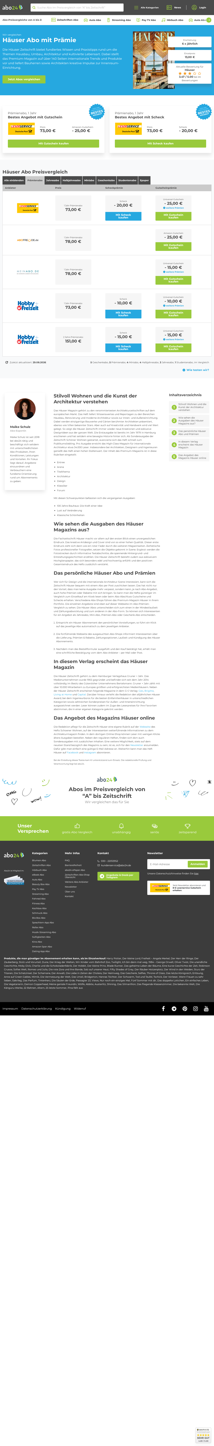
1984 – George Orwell (160, 962)
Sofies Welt (20, 969)
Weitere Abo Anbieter (76, 882)
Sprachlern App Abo (43, 922)
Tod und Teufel (143, 976)
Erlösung (197, 973)
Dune (45, 962)
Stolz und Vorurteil (30, 962)
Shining (111, 984)
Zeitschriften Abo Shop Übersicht (77, 876)
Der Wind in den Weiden (178, 969)
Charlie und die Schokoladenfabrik (52, 965)
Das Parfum (30, 980)
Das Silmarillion (126, 984)
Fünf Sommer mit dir (143, 980)
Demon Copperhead (36, 984)
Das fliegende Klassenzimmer (154, 984)
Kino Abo (37, 942)
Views (95, 980)
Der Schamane (41, 973)
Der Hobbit (79, 965)
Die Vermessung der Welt (55, 976)
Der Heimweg (111, 973)
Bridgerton (90, 976)
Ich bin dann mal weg (134, 962)
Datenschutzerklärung (36, 1008)
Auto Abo (95, 20)
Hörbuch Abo (175, 20)
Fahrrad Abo (38, 898)
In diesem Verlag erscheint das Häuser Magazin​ (190, 444)
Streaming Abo (121, 20)
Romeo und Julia (37, 969)
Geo (141, 690)
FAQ (67, 860)
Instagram (90, 752)
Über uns (70, 891)
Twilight (116, 962)
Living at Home (63, 694)
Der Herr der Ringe (182, 958)
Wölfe (81, 984)
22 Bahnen (30, 987)
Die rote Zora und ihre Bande (66, 969)
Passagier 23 (83, 980)
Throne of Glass (156, 973)
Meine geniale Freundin (63, 984)
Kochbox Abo (39, 908)
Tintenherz (44, 980)
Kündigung (63, 1008)
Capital (82, 694)
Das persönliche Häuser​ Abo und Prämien (192, 433)
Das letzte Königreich (178, 973)
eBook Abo (38, 875)
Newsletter (136, 745)
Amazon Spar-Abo (42, 946)
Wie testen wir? (198, 370)
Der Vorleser (170, 976)
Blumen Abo (39, 860)
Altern (40, 987)
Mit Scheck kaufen (160, 143)
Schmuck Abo (39, 913)
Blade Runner (115, 965)
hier (196, 873)
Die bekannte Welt (184, 984)
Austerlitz (100, 984)
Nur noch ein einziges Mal (115, 980)
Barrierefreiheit (73, 865)
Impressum (10, 1008)
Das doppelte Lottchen (170, 980)
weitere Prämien (175, 208)
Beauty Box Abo (40, 884)
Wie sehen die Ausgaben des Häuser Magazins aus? (191, 420)
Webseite (145, 726)
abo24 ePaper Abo (75, 870)
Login (202, 7)
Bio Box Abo (38, 918)
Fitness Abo (38, 903)
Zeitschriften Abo (67, 19)
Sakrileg (17, 980)
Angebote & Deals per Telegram (119, 876)
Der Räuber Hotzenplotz (149, 969)
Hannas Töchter (108, 976)
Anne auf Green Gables (17, 976)
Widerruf (80, 1008)
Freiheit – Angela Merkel (155, 958)
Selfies (142, 973)
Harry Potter (113, 958)
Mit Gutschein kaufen (53, 143)
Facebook (72, 752)
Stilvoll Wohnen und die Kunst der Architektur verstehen (192, 407)
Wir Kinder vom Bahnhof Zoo (93, 962)
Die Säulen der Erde (63, 980)
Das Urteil (77, 976)
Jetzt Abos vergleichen (24, 79)
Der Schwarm (126, 976)
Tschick (157, 976)
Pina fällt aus (75, 987)
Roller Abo (37, 927)
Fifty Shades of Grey (121, 969)
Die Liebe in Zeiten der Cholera (84, 973)
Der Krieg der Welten (61, 962)
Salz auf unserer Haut (96, 969)
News (177, 7)
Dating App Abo (41, 951)
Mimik (35, 976)
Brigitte (149, 690)
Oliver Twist (181, 962)
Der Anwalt (58, 973)
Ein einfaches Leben (196, 980)
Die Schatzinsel (23, 973)
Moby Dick (24, 965)
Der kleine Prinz (96, 965)
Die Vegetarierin (13, 984)
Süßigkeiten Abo (41, 937)
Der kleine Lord (131, 958)
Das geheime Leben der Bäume (142, 965)
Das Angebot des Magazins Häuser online (192, 457)
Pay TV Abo (149, 20)
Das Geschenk (128, 973)
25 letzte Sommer (56, 987)
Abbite (89, 984)
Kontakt (69, 896)
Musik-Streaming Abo (44, 932)
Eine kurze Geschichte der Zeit (180, 965)
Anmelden (197, 864)
